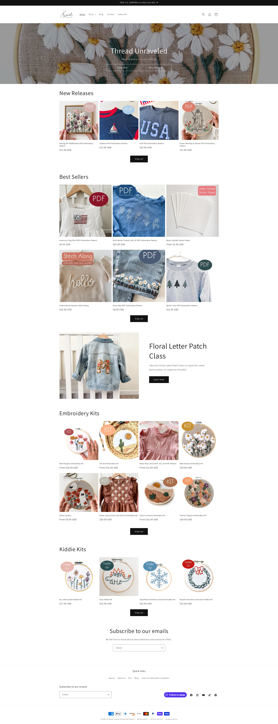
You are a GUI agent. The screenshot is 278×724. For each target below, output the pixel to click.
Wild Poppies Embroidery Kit (71, 463)
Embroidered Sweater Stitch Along (74, 305)
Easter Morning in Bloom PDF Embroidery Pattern (197, 144)
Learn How (158, 379)
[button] (92, 14)
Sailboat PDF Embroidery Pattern (113, 143)
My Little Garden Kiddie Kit (70, 599)
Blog (136, 678)
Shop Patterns (156, 67)
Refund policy (142, 719)
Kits (130, 678)
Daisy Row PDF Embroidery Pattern (127, 305)
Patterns (122, 678)
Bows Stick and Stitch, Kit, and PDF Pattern (158, 463)
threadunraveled (112, 719)
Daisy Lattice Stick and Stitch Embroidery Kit (118, 515)
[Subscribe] (162, 648)
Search (112, 678)
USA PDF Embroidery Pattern (152, 143)
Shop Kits (122, 67)
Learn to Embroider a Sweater (155, 678)
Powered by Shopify (127, 719)
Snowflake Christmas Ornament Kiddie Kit (157, 599)
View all (139, 158)
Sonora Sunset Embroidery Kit (152, 515)
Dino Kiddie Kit (105, 599)
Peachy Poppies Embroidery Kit (193, 515)
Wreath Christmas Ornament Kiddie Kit (196, 599)
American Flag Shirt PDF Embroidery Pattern (78, 240)
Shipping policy (171, 719)
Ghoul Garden (65, 515)
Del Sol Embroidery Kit (109, 463)
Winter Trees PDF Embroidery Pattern (181, 305)
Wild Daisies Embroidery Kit (191, 463)
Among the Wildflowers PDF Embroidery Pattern (76, 144)
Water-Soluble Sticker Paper (178, 240)
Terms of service (156, 719)
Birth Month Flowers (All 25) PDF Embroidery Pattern (135, 240)
